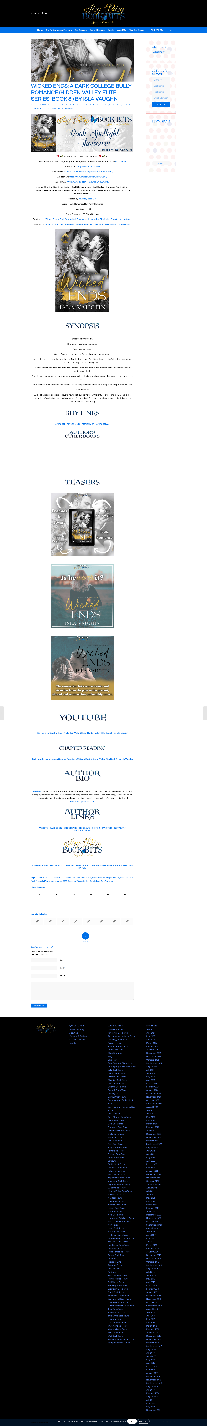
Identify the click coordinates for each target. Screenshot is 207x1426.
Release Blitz (114, 1269)
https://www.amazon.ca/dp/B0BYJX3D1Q (88, 177)
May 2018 (150, 1319)
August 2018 (152, 1309)
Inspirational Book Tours (119, 1178)
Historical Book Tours (117, 1168)
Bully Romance (73, 878)
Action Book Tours (116, 1030)
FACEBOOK (56, 828)
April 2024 (150, 1080)
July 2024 (150, 1070)
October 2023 (152, 1100)
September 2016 (154, 1383)
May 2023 (150, 1117)
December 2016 (153, 1376)
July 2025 (150, 1030)
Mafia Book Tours (116, 1195)
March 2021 (151, 1205)
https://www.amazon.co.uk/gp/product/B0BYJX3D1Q (88, 172)
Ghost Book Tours (116, 1158)
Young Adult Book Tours (119, 1343)
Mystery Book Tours (117, 1232)
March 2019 (151, 1286)
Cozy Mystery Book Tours (119, 1117)
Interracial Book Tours (118, 1181)
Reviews (112, 1272)
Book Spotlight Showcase (75, 105)
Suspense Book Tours (118, 1302)
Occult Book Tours (116, 1248)
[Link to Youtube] (46, 13)
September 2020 (154, 1225)
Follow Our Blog (76, 1030)
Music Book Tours (116, 1228)
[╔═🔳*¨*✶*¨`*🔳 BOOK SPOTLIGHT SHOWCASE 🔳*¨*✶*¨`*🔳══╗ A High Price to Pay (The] (156, 138)
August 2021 (152, 1188)
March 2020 (151, 1245)
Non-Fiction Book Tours (118, 1245)
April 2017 (150, 1363)
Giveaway (112, 1161)
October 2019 (152, 1262)
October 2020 (152, 1222)
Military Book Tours (116, 1208)
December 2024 (153, 1053)
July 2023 (150, 1110)
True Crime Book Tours (118, 1316)
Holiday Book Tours (116, 1171)
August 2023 (152, 1107)
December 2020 (153, 1215)
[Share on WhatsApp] (73, 894)
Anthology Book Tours (118, 1040)
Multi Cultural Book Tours (119, 1222)
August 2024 (152, 1067)
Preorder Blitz (114, 1262)
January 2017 (152, 1373)
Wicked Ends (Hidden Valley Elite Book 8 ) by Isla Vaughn (101, 733)
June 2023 (150, 1114)
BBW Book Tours (116, 1050)
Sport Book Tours (116, 1292)
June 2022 (150, 1154)
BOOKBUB (84, 828)
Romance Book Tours (48, 108)
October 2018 (152, 1302)
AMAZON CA (88, 424)
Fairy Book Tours (115, 1144)
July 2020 (150, 1232)
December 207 (153, 1410)
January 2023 (152, 1131)
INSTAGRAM (120, 828)
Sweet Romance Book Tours (121, 1306)
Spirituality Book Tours (118, 1289)
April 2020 (150, 1242)
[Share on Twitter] (56, 894)
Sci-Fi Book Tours (116, 1282)
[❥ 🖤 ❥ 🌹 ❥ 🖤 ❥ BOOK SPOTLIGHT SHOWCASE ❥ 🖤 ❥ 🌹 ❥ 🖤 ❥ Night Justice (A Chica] (165, 128)
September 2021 (154, 1184)
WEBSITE (43, 828)
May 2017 (150, 1360)
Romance (72, 881)
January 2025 (152, 1050)
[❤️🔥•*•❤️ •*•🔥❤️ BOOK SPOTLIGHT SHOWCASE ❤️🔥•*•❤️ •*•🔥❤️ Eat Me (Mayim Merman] (165, 156)
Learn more (143, 1421)
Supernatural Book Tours (119, 1299)
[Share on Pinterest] (91, 894)
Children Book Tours (117, 1077)
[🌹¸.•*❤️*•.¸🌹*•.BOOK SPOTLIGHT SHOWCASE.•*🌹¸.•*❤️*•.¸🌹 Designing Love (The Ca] (156, 156)
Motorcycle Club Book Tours (121, 1218)
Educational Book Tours (119, 1131)
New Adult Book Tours (118, 1242)
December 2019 (153, 1255)
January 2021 (152, 1211)
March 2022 (151, 1164)
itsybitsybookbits (66, 108)
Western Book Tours (117, 1329)
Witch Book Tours (116, 1333)
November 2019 (153, 1259)
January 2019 (152, 1292)
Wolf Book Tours (115, 1336)
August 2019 (152, 1269)
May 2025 (150, 1036)
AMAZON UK (73, 424)
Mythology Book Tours (118, 1235)
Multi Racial (113, 1225)
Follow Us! (161, 163)
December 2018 (153, 1296)
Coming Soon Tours (117, 1097)
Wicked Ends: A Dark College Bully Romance (95, 881)
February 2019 (152, 1289)
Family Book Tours (116, 1151)
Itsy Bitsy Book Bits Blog (119, 1184)
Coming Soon (114, 1094)
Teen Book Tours (115, 1309)
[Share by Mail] (125, 894)
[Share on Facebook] (39, 894)
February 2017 (152, 1370)
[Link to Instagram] (39, 13)
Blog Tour (112, 1060)
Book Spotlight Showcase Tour (97, 105)
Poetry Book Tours (116, 1255)
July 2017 (150, 1353)
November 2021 (153, 1178)
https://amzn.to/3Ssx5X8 (89, 167)
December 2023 (153, 1094)
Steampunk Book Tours (118, 1296)
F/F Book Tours (115, 1137)
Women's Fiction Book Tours (121, 1339)
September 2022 (154, 1144)
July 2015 (150, 1400)
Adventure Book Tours (118, 1033)
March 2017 (151, 1366)
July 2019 (150, 1272)
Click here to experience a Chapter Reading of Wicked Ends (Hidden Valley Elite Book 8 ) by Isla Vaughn (82, 759)
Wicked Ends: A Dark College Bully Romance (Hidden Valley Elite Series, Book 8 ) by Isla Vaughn (81, 92)
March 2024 (151, 1083)
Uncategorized (114, 1319)
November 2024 (153, 1057)
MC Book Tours (115, 1198)
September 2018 (154, 1306)
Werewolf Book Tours (118, 1326)
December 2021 (153, 1174)
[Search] (169, 30)
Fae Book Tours (115, 1141)
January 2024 (152, 1090)
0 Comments (53, 105)
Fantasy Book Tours (117, 1154)
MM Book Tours (115, 1211)
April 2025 (150, 1040)
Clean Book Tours (116, 1083)
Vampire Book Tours (117, 1323)
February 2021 (152, 1208)
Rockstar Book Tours (117, 1275)
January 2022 (152, 1171)
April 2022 (150, 1161)
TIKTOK (96, 828)
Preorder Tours (115, 1265)
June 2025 (150, 1033)
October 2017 (152, 1343)
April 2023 (150, 1120)
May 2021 (150, 1198)
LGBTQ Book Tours (117, 1188)
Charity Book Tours (116, 1073)
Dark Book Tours (115, 1124)
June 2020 (150, 1235)
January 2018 (152, 1333)
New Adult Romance (44, 881)
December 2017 (153, 1336)
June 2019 (150, 1275)
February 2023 (152, 1127)
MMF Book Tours (115, 1215)
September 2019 (154, 1265)
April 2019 (150, 1282)
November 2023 (60, 881)
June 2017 (150, 1356)
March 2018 (151, 1326)
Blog (63, 105)
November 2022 (153, 1137)
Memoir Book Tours (117, 1201)
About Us (73, 1033)
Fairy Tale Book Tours (117, 1147)
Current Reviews (77, 1040)
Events (72, 1043)
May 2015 (150, 1403)
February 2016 (152, 1393)
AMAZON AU (102, 424)
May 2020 (150, 1238)
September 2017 (154, 1346)
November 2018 (153, 1299)
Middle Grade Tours (117, 1205)
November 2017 (153, 1339)
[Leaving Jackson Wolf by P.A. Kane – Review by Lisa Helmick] (76, 921)
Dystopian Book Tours (118, 1127)
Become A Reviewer (78, 1036)
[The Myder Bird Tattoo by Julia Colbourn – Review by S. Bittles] (63, 921)
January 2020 (152, 1252)
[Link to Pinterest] (42, 13)
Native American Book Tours (121, 1238)
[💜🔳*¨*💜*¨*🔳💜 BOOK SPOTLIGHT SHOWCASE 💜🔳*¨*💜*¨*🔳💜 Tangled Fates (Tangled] (165, 147)
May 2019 (150, 1279)
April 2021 (150, 1201)
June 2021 (150, 1195)
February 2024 (152, 1087)
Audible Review (115, 1043)
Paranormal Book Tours (119, 1252)
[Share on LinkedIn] (108, 894)
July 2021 (150, 1191)
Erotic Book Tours (116, 1134)
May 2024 (150, 1077)
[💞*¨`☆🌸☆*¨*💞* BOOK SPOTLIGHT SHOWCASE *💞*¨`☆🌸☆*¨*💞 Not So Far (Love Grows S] (156, 147)
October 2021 (152, 1181)
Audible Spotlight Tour (118, 1046)
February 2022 (152, 1168)
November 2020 (153, 1218)
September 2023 (154, 1104)
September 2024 (154, 1063)
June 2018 (150, 1316)
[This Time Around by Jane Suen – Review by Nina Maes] (101, 921)
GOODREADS (70, 828)
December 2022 (153, 1134)
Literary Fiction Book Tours (120, 1191)
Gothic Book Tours (116, 1164)
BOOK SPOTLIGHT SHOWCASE (49, 878)
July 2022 (150, 1151)
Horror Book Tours (116, 1174)
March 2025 (151, 1043)
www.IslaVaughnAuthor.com (82, 801)
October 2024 (152, 1060)
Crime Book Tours (116, 1120)
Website (63, 976)
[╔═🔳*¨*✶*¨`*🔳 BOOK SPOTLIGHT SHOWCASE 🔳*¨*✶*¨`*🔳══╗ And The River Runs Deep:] (156, 128)
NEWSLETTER (81, 830)
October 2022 (152, 1141)
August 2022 (152, 1147)
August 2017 (152, 1350)
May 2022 (150, 1158)
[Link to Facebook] (32, 13)
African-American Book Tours (121, 1036)
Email (62, 968)
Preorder (112, 1259)
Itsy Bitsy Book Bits (87, 199)
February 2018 (152, 1329)
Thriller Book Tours (116, 1312)
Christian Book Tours (117, 1080)
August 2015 (152, 1397)
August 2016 (152, 1387)
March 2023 (151, 1124)
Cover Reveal (114, 1114)
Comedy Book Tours (117, 1090)
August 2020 (152, 1228)
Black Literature (115, 1053)
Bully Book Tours (115, 105)
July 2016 (150, 1390)
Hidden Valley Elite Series (91, 878)
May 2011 (150, 1407)
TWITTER (107, 828)
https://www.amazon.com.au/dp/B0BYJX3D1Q (88, 182)
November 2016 (153, 1380)
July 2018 (150, 1312)
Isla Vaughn (120, 161)
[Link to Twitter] (35, 13)
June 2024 (150, 1073)
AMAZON (60, 424)
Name (62, 960)
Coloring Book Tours (117, 1087)
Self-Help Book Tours (117, 1286)
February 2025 (152, 1046)
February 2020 (152, 1248)
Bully (65, 878)
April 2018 (150, 1323)
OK (132, 1421)
